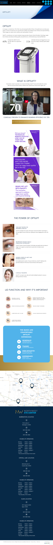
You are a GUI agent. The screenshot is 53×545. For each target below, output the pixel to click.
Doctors (19, 2)
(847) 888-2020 (26, 512)
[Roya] (47, 543)
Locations (39, 2)
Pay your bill (51, 4)
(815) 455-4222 (26, 471)
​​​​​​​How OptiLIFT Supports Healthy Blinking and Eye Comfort (26, 122)
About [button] (14, 2)
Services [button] (23, 2)
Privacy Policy (33, 541)
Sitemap (38, 541)
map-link (2, 371)
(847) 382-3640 (46, 4)
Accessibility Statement (26, 541)
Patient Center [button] (28, 3)
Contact (33, 2)
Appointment (48, 4)
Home (11, 2)
